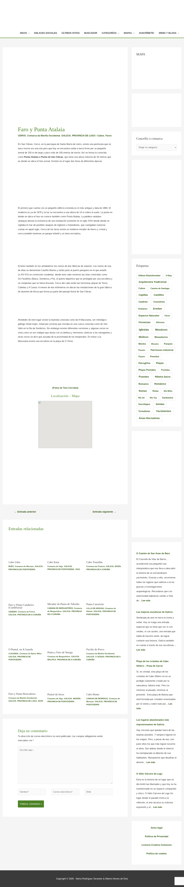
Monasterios (161, 337)
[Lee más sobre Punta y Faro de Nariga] (65, 635)
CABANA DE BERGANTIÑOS (60, 608)
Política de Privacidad (156, 836)
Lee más (145, 600)
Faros (108, 135)
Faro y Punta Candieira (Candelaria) (21, 606)
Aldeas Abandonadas (149, 275)
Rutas (155, 391)
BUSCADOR (90, 33)
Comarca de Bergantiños (58, 656)
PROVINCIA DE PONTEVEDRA (21, 569)
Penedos (154, 356)
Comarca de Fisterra (95, 566)
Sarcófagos (144, 404)
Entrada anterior (25, 511)
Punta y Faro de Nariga (60, 652)
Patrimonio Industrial (162, 350)
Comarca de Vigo (55, 566)
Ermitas (157, 308)
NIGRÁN (76, 698)
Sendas (160, 404)
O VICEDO (99, 657)
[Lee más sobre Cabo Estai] (65, 546)
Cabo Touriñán (94, 562)
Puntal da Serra (55, 694)
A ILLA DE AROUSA (95, 608)
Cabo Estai (53, 562)
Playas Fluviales (147, 370)
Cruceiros (159, 301)
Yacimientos (163, 411)
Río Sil (141, 398)
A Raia (169, 275)
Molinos (144, 337)
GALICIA (66, 135)
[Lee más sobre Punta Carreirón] (104, 588)
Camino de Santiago (159, 288)
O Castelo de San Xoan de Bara (153, 553)
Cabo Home (92, 694)
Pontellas (165, 370)
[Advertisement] (65, 186)
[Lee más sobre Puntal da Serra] (65, 678)
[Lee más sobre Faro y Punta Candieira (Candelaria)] (26, 589)
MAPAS (128, 33)
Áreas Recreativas (149, 418)
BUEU (11, 566)
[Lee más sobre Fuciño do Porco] (104, 633)
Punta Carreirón (95, 604)
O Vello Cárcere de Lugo (149, 773)
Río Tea (153, 398)
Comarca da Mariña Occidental (43, 135)
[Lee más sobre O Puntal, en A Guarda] (26, 633)
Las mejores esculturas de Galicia (154, 612)
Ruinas (143, 390)
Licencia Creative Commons (157, 845)
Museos (155, 344)
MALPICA (51, 660)
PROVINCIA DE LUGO (83, 135)
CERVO (22, 135)
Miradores (161, 329)
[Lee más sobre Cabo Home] (104, 678)
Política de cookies (156, 853)
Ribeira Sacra (162, 376)
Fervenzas (144, 322)
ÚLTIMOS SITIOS (71, 33)
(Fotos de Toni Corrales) (65, 388)
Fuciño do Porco (95, 649)
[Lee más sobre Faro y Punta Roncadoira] (26, 678)
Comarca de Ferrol (26, 612)
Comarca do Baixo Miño (30, 653)
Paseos (141, 350)
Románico (160, 383)
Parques (168, 344)
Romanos (143, 384)
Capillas (143, 295)
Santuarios (167, 397)
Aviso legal (156, 828)
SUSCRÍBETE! (146, 33)
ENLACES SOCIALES (45, 33)
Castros (143, 301)
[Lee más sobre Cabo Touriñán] (104, 546)
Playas (160, 363)
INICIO (23, 33)
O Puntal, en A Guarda (20, 649)
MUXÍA (118, 566)
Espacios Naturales (149, 315)
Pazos (141, 356)
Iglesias (144, 329)
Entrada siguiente (104, 511)
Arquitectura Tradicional (152, 282)
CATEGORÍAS (109, 33)
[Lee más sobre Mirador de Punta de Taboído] (65, 588)
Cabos (100, 135)
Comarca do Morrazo (24, 566)
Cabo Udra (14, 562)
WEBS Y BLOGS (167, 33)
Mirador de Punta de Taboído (63, 603)
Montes (142, 344)
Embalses (142, 309)
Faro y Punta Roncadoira (22, 693)
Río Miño (168, 391)
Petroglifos (144, 363)
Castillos (159, 295)
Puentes (144, 376)
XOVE (40, 701)
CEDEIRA (12, 612)
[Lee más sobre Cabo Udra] (26, 546)
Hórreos (160, 322)
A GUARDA (13, 653)
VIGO (77, 569)
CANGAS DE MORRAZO (97, 698)
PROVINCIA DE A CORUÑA (98, 569)
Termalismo (144, 411)
